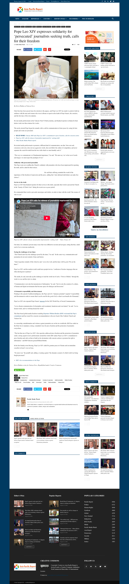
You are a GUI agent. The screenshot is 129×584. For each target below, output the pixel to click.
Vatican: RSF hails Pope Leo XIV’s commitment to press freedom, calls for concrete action (47, 135)
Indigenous (87, 519)
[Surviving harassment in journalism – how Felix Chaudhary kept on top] (108, 263)
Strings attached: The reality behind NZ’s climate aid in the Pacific (91, 83)
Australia (87, 394)
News (17, 19)
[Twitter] (110, 1)
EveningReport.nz (55, 1)
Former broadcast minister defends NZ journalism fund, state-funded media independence (91, 133)
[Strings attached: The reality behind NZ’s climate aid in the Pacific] (91, 75)
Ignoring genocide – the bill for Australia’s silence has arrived (90, 201)
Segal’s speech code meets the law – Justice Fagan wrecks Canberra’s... (91, 349)
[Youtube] (113, 1)
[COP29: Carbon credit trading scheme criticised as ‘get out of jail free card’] (108, 57)
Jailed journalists (59, 380)
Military (86, 539)
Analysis (25, 19)
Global (23, 26)
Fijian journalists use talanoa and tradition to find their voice (91, 253)
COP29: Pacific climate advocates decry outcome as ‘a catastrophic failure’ (91, 65)
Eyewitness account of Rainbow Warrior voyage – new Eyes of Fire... (107, 219)
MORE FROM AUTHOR (37, 418)
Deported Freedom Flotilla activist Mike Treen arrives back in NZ (91, 418)
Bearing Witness (104, 215)
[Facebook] (102, 1)
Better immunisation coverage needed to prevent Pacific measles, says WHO (108, 113)
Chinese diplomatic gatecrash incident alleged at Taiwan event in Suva (107, 418)
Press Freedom (26, 382)
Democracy (87, 533)
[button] (112, 18)
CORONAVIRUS (90, 96)
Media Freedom (68, 380)
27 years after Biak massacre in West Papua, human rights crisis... (90, 219)
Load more (99, 89)
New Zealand (88, 516)
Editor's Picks (17, 26)
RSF (33, 382)
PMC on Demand (88, 19)
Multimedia (73, 19)
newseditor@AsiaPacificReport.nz (58, 575)
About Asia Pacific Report (38, 1)
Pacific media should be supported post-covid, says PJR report (107, 152)
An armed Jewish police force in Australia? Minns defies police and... (107, 319)
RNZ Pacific (88, 522)
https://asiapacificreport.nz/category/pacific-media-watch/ (39, 402)
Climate (86, 61)
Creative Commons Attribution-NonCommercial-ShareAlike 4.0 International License (60, 569)
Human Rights (28, 26)
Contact (47, 1)
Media (34, 26)
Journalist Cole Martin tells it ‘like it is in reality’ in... (91, 183)
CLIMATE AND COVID (92, 48)
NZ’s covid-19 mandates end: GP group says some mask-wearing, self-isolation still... (91, 152)
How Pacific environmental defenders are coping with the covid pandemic (107, 83)
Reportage (35, 19)
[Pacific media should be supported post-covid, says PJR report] (108, 144)
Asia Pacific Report (70, 565)
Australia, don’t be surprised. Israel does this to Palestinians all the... (108, 301)
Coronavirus (87, 109)
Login (30, 1)
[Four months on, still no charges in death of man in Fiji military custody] (54, 512)
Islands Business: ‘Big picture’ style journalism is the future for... (91, 271)
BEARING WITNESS (91, 167)
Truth (45, 382)
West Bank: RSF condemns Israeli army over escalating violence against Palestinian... (108, 350)
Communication (23, 380)
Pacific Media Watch (47, 26)
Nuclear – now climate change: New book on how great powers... (107, 183)
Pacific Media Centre (65, 1)
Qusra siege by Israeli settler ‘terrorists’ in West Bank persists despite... (91, 319)
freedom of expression (48, 380)
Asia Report (103, 61)
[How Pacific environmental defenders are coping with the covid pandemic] (108, 75)
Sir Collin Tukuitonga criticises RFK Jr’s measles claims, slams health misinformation (91, 114)
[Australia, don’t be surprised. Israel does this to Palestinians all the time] (108, 293)
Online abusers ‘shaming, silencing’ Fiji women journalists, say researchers (107, 253)
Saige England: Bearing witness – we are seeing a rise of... (107, 201)
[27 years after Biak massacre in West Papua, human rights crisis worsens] (91, 211)
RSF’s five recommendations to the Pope (28, 360)
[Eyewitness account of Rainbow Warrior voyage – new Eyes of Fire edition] (108, 211)
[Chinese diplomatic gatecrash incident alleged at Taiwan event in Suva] (108, 410)
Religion (58, 26)
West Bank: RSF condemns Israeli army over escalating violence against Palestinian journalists (47, 440)
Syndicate (68, 26)
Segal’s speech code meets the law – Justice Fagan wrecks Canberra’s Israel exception (23, 440)
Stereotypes (39, 382)
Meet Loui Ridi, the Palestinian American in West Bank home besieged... (91, 301)
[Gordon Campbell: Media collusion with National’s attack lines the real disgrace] (108, 390)
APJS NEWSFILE (90, 237)
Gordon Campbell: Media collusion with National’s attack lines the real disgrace (107, 399)
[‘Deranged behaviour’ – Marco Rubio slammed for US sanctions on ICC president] (54, 531)
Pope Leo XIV (18, 382)
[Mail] (105, 1)
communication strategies (35, 380)
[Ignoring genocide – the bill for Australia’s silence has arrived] (91, 193)
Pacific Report (88, 502)
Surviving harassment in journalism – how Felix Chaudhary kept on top (107, 271)
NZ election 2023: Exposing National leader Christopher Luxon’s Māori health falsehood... (107, 133)
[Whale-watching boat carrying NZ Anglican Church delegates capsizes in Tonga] (69, 429)
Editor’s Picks (59, 19)
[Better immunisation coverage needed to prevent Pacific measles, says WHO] (108, 105)
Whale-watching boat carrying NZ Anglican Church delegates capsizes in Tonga (69, 440)
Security (63, 26)
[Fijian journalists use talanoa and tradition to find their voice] (91, 245)
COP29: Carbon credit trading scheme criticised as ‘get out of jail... (108, 65)
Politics (53, 26)
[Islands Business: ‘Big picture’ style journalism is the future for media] (91, 263)
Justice (86, 541)
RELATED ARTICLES (21, 418)
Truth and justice (52, 382)
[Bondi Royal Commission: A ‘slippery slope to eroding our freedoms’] (19, 542)
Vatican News (24, 378)
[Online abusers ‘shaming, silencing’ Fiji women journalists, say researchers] (108, 245)
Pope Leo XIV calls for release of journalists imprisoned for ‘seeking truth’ (38, 138)
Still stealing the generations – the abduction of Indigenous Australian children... (91, 399)
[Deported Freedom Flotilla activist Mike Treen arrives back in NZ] (91, 410)
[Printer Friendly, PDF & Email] (19, 370)
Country (46, 19)
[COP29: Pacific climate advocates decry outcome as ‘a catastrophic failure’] (91, 57)
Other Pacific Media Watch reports (26, 140)
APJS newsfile (88, 249)
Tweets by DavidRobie (99, 230)
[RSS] (107, 1)
